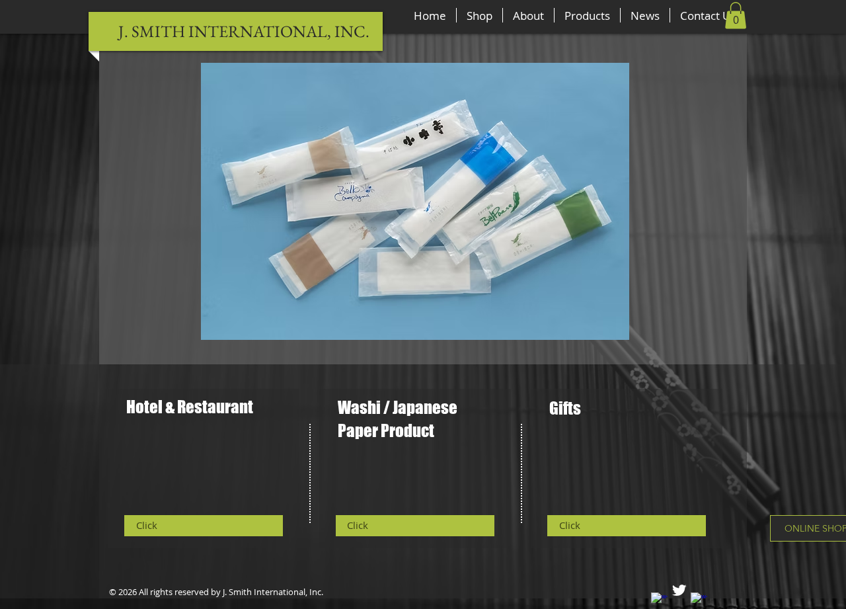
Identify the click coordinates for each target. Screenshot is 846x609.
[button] (735, 15)
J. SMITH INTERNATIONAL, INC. (243, 31)
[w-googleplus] (699, 600)
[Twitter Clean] (679, 590)
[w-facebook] (659, 600)
